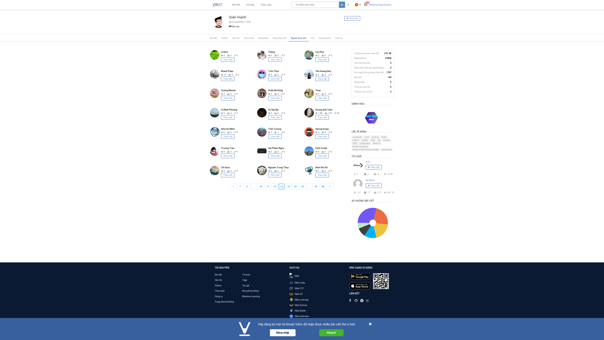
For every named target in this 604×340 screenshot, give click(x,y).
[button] (358, 4)
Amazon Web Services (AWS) (365, 149)
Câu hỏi (235, 38)
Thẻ (312, 38)
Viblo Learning (301, 299)
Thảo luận (220, 291)
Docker (365, 140)
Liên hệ (338, 38)
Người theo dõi (298, 38)
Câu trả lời (249, 38)
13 (281, 187)
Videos (218, 285)
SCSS (373, 140)
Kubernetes (386, 149)
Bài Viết (236, 4)
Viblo (296, 276)
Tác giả (245, 285)
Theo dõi (227, 59)
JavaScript (357, 137)
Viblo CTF (299, 288)
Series (224, 38)
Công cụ (219, 296)
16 (302, 186)
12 (274, 186)
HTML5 (355, 140)
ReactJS (376, 143)
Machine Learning (251, 296)
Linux (366, 137)
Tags (244, 280)
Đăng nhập (282, 332)
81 (316, 186)
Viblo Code (299, 282)
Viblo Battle (300, 310)
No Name (370, 180)
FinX (368, 162)
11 (267, 186)
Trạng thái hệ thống (224, 301)
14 (288, 186)
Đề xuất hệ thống (250, 291)
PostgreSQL (365, 143)
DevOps (386, 140)
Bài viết (213, 38)
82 (323, 186)
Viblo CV (298, 294)
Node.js (375, 137)
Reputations (325, 38)
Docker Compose (360, 146)
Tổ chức (246, 274)
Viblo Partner (300, 305)
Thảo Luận (265, 4)
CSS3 (354, 143)
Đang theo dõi (279, 38)
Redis (383, 137)
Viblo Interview (301, 316)
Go (379, 140)
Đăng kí (331, 332)
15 (295, 186)
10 (261, 186)
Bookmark (263, 38)
